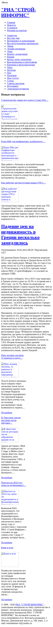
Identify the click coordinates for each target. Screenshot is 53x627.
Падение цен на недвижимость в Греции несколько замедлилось (20, 234)
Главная (11, 22)
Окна (9, 67)
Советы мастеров (15, 83)
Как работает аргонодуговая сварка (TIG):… (23, 182)
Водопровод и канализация (21, 41)
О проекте (12, 27)
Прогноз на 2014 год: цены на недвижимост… (13, 484)
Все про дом (13, 38)
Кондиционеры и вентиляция (22, 62)
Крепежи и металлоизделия (21, 64)
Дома (9, 51)
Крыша (10, 57)
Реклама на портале (17, 30)
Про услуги (13, 78)
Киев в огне (7, 547)
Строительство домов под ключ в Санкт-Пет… (24, 100)
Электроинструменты (18, 88)
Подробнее (6, 412)
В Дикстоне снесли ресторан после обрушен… (11, 420)
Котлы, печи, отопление (19, 59)
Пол (9, 72)
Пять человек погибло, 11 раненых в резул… (12, 356)
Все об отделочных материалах (22, 43)
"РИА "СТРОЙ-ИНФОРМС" (18, 12)
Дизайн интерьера (16, 49)
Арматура (12, 35)
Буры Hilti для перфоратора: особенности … (23, 141)
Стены (10, 80)
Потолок (11, 70)
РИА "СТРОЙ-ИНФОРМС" (29, 604)
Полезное (12, 75)
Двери (10, 46)
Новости (11, 25)
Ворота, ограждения (17, 54)
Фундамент (13, 86)
